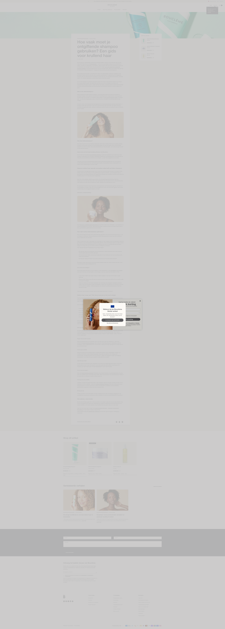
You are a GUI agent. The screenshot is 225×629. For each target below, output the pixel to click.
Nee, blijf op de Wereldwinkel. (112, 323)
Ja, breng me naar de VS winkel (112, 320)
